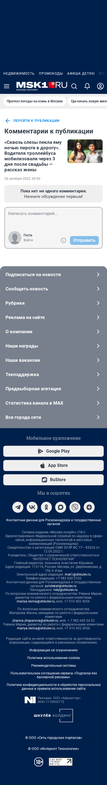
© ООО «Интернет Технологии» (53, 749)
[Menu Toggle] (6, 86)
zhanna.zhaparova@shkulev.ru (35, 621)
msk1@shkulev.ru (78, 574)
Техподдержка (22, 374)
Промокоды (51, 73)
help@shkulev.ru (66, 590)
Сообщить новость (26, 288)
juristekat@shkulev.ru (61, 586)
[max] (60, 507)
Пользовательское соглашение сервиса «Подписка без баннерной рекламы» (53, 675)
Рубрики (15, 303)
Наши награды (21, 346)
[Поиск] (74, 86)
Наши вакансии (22, 360)
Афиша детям (81, 73)
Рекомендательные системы (53, 666)
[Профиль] (100, 86)
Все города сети (23, 417)
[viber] (74, 507)
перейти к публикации (36, 121)
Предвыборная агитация (33, 388)
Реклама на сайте (25, 317)
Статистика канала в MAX (34, 403)
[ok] (46, 507)
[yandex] (89, 507)
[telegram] (17, 507)
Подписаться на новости (33, 274)
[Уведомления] (87, 86)
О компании (18, 331)
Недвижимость (19, 73)
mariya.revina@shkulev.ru (36, 601)
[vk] (32, 507)
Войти (28, 240)
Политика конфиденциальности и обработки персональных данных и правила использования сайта (54, 687)
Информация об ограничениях (53, 650)
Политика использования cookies (53, 658)
